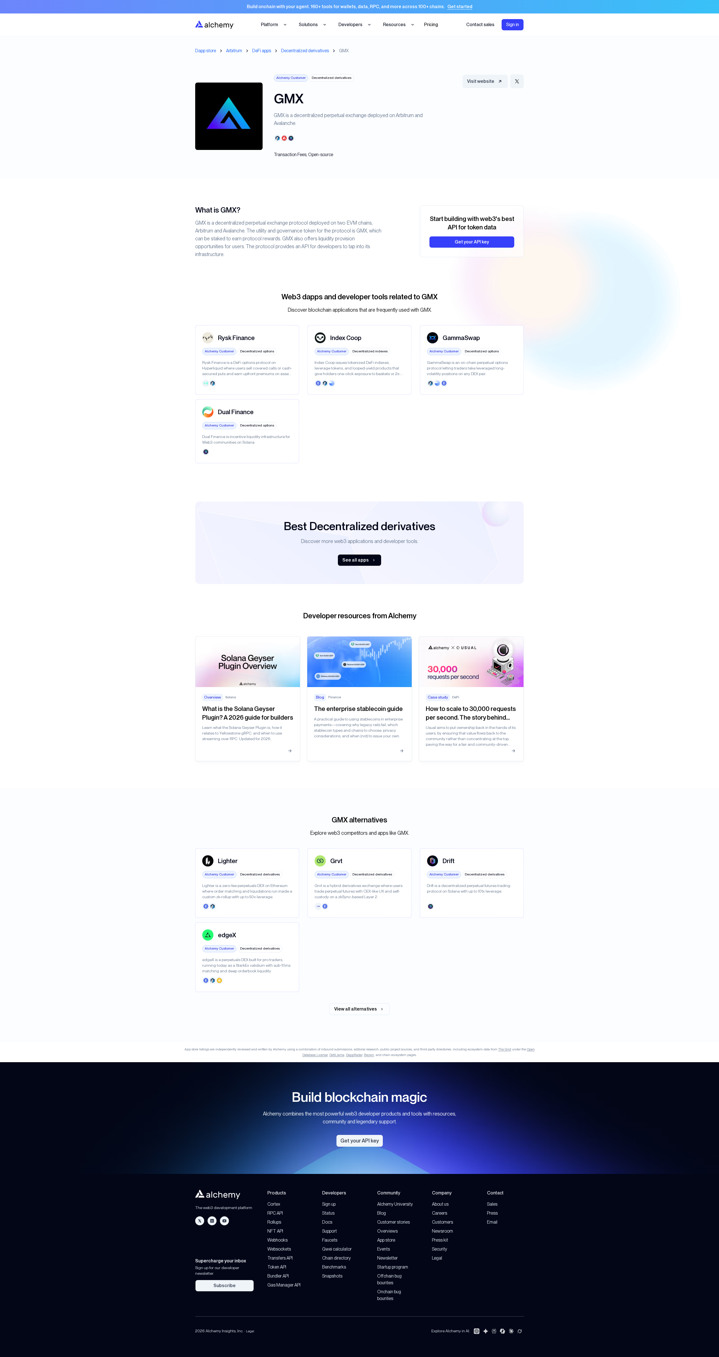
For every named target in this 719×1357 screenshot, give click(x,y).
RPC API (275, 1213)
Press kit (440, 1240)
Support (329, 1231)
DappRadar (354, 1055)
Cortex (273, 1204)
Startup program (392, 1267)
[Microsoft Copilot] (502, 1331)
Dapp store (205, 50)
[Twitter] (199, 1220)
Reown (369, 1055)
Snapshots (332, 1276)
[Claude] (511, 1331)
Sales (492, 1204)
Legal (437, 1258)
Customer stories (393, 1222)
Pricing (431, 24)
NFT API (275, 1231)
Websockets (279, 1249)
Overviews (387, 1231)
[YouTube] (224, 1220)
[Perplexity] (494, 1331)
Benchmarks (334, 1267)
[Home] (214, 24)
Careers (439, 1213)
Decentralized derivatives (305, 50)
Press (492, 1213)
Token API (276, 1267)
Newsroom (442, 1231)
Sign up (329, 1204)
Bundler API (278, 1276)
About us (440, 1204)
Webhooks (277, 1240)
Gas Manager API (284, 1285)
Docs (327, 1222)
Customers (442, 1222)
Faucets (329, 1240)
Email (492, 1222)
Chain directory (336, 1258)
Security (439, 1249)
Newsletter (387, 1258)
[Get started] (359, 6)
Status (328, 1213)
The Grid (504, 1049)
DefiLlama (336, 1055)
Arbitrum (234, 50)
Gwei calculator (337, 1249)
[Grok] (519, 1331)
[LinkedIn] (212, 1220)
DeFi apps (261, 50)
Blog (381, 1213)
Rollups (274, 1222)
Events (383, 1249)
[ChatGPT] (476, 1331)
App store (386, 1240)
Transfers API (280, 1258)
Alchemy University (395, 1204)
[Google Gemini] (485, 1331)
